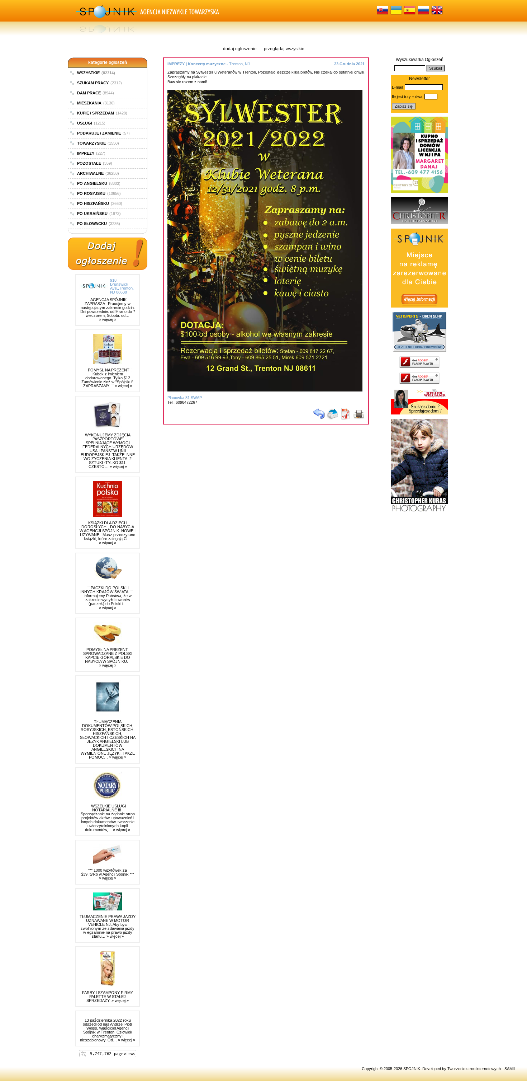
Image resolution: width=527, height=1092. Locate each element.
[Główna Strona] (105, 18)
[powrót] (319, 418)
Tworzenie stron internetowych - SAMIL (481, 1069)
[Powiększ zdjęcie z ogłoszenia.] (266, 390)
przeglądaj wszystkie (284, 48)
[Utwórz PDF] (345, 418)
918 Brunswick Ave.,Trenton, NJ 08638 (122, 286)
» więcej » (107, 319)
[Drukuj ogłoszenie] (359, 418)
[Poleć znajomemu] (332, 418)
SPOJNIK (411, 1069)
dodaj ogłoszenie (240, 48)
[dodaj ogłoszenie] (107, 254)
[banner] (419, 191)
